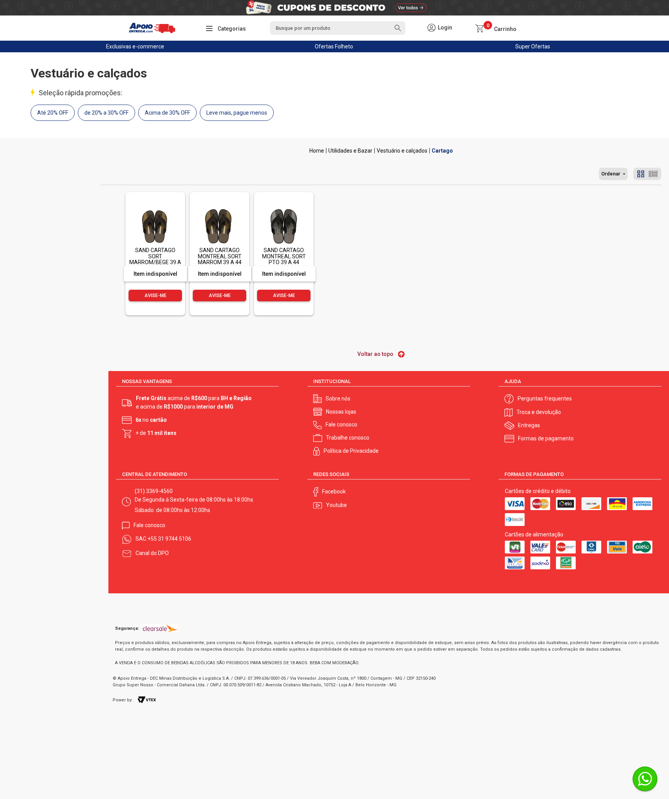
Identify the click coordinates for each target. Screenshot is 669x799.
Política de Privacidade (351, 451)
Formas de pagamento (546, 438)
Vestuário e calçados (402, 150)
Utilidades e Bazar (350, 150)
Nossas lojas (341, 412)
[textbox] (337, 28)
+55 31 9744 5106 (169, 539)
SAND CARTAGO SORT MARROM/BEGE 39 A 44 (155, 259)
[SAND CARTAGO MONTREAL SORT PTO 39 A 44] (284, 209)
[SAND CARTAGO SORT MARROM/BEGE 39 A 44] (155, 209)
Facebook (334, 491)
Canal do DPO (152, 553)
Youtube (336, 505)
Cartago (442, 150)
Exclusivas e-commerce (135, 46)
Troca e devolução (538, 412)
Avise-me (155, 295)
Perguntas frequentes (545, 398)
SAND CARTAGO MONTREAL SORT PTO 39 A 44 (284, 256)
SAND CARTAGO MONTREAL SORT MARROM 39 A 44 (220, 256)
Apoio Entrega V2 (316, 150)
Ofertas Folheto (334, 46)
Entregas (529, 425)
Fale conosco (341, 424)
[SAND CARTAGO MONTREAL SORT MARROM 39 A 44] (219, 209)
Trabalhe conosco (347, 438)
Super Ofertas (532, 46)
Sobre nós (338, 398)
